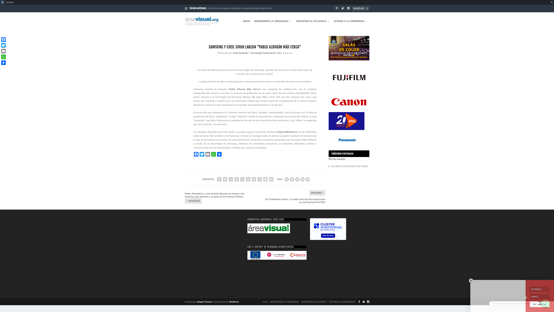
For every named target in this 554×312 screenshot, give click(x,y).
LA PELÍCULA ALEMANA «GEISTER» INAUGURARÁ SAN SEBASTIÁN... (240, 8)
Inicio (246, 21)
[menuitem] (2, 2)
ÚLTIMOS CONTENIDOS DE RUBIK (349, 166)
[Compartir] (3, 63)
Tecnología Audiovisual (263, 53)
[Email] (3, 51)
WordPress (234, 302)
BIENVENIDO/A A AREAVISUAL (271, 21)
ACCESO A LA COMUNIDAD (349, 21)
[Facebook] (3, 39)
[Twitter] (3, 45)
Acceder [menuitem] (10, 2)
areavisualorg (240, 53)
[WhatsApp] (3, 57)
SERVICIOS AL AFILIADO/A (311, 21)
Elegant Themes (204, 302)
